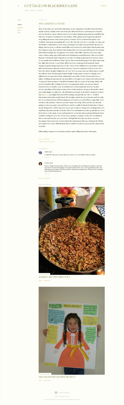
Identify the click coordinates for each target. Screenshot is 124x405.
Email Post (46, 139)
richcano (67, 396)
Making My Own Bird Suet (54, 276)
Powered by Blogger (63, 392)
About (32, 10)
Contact (39, 10)
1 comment (46, 280)
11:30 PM (46, 157)
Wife (19, 33)
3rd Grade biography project (57, 376)
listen (46, 95)
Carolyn (47, 163)
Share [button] (19, 20)
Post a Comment (44, 178)
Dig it (19, 30)
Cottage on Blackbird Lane (50, 5)
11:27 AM (46, 174)
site (91, 95)
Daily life (20, 28)
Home (26, 10)
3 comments (46, 380)
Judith (46, 152)
